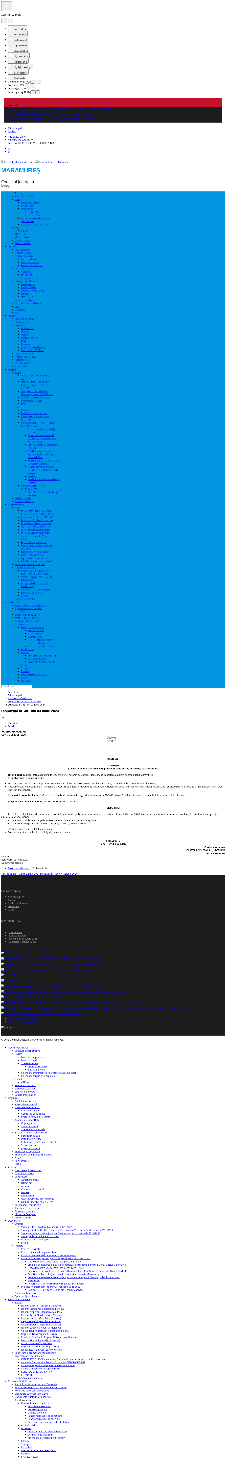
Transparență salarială (29, 278)
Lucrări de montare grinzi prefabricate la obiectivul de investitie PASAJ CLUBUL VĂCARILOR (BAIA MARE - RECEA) (58, 108)
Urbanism (25, 652)
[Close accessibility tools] (10, 21)
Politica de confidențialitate (22, 1021)
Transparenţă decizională (24, 318)
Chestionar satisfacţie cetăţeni (24, 1018)
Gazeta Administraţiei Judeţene (33, 347)
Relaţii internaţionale (16, 504)
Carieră (24, 665)
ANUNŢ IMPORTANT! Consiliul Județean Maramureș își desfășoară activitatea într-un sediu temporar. (53, 117)
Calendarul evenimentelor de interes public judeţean (49, 1072)
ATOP (17, 306)
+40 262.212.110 (17, 136)
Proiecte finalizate (28, 410)
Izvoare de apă (27, 205)
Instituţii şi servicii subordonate (27, 281)
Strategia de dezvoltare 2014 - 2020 (35, 397)
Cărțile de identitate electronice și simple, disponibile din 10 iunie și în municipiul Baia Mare (49, 114)
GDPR (17, 312)
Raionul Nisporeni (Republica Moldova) (37, 517)
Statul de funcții (27, 274)
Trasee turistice (27, 208)
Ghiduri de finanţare (23, 363)
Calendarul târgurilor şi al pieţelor (34, 224)
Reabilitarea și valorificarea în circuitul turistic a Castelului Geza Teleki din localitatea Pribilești (42, 454)
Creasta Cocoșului (35, 211)
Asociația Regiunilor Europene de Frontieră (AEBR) (48, 1365)
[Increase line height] (34, 88)
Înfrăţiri (17, 507)
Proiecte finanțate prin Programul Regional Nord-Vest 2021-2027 (37, 424)
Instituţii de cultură (28, 287)
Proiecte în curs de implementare (34, 413)
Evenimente (25, 344)
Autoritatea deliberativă (24, 256)
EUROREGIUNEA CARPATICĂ (32, 592)
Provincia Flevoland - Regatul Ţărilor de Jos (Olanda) (49, 1337)
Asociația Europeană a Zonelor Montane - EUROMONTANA (53, 1362)
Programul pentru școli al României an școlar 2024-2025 (31, 111)
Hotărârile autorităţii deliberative (27, 614)
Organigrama (26, 271)
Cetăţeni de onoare (22, 240)
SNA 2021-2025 (27, 680)
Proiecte (18, 407)
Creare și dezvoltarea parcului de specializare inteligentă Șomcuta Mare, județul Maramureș (43, 438)
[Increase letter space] (37, 92)
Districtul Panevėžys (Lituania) (32, 554)
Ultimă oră (25, 331)
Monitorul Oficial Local (17, 602)
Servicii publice (27, 293)
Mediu (23, 403)
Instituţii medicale (28, 284)
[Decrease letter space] (32, 92)
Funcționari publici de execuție (40, 643)
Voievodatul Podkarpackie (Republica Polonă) (45, 1330)
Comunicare (19, 325)
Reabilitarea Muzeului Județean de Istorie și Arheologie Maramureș (44, 462)
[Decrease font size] (27, 85)
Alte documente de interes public (34, 674)
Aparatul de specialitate (24, 268)
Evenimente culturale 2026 (23, 938)
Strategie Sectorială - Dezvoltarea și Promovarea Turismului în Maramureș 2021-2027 (35, 385)
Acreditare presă (27, 328)
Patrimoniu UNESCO (22, 233)
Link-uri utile (15, 932)
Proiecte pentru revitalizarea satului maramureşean (48, 1255)
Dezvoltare (12, 369)
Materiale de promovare (31, 202)
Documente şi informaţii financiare (28, 621)
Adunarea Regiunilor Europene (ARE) (35, 589)
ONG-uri (24, 230)
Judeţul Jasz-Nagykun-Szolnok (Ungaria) (36, 561)
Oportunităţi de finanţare (24, 501)
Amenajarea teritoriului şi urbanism (41, 661)
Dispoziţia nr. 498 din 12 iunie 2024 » (59, 873)
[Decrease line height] (29, 88)
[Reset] (4, 21)
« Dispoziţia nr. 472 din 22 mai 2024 (20, 873)
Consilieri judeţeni (28, 259)
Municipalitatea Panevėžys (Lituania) (35, 551)
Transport (25, 668)
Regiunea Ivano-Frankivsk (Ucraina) (34, 558)
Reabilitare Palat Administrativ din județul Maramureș (56, 1283)
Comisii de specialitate (30, 262)
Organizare (12, 246)
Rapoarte (24, 677)
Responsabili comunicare (24, 353)
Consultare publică (22, 322)
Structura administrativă (24, 196)
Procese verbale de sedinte (32, 265)
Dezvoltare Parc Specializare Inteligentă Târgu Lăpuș (56, 1267)
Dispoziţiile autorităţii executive (27, 617)
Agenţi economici (28, 296)
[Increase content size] (39, 81)
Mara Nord (32, 476)
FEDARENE (25, 595)
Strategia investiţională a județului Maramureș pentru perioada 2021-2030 (37, 393)
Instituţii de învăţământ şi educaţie (34, 290)
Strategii (18, 372)
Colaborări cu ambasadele (25, 599)
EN (9, 151)
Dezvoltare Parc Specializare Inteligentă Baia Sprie (55, 1261)
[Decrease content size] (34, 81)
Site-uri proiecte (21, 366)
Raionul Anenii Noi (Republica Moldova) (37, 520)
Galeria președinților (23, 243)
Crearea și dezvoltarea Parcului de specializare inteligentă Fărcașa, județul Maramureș (43, 470)
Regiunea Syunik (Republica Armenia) (35, 526)
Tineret (17, 227)
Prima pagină (15, 128)
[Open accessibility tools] (6, 6)
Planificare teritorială (23, 498)
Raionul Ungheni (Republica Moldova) (36, 523)
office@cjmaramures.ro (20, 139)
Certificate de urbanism (37, 658)
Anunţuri (24, 334)
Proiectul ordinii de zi (19, 868)
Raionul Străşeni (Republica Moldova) (36, 532)
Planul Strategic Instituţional (32, 400)
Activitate (11, 315)
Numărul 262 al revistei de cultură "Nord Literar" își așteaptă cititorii (37, 121)
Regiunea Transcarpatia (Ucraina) (33, 542)
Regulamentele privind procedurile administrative (41, 1387)
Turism (17, 199)
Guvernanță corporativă (24, 300)
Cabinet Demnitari (35, 636)
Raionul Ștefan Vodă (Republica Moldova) (37, 514)
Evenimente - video (22, 359)
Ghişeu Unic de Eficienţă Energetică (28, 303)
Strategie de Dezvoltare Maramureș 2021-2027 (46, 1227)
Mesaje (24, 340)
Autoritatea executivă (23, 252)
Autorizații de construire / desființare (42, 655)
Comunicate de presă (29, 337)
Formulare (25, 671)
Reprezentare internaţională (25, 567)
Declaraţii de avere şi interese (32, 627)
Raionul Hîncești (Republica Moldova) (36, 529)
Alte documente (21, 624)
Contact (12, 131)
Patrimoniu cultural (22, 237)
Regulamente (20, 309)
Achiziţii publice (27, 649)
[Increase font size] (32, 85)
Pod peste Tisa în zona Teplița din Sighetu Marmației (56, 1289)
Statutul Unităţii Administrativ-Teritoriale (30, 605)
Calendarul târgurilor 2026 (22, 941)
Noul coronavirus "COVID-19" (32, 350)
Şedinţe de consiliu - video (25, 356)
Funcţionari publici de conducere (41, 639)
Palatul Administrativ (22, 249)
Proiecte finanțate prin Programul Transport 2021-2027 (34, 487)
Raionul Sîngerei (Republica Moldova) (36, 510)
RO (9, 148)
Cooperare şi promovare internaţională (30, 564)
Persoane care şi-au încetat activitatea (42, 646)
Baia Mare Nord (34, 215)
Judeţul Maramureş (15, 193)
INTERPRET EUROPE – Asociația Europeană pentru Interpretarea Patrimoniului (37, 572)
